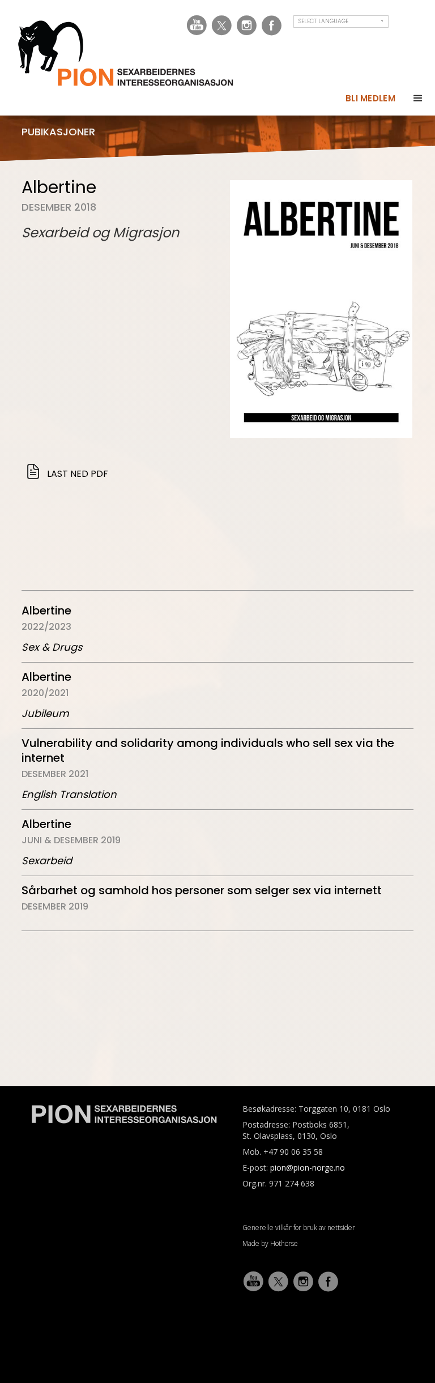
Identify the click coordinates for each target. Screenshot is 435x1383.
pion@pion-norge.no (307, 1167)
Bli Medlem (370, 98)
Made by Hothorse (270, 1243)
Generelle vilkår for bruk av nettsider (298, 1227)
